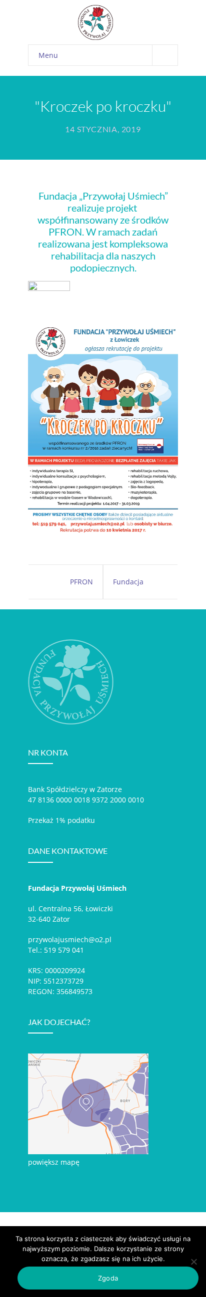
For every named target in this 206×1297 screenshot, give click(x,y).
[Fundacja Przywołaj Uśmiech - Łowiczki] (75, 22)
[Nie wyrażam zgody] (193, 1262)
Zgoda (108, 1278)
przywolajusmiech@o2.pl (70, 939)
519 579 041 (64, 950)
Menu (48, 55)
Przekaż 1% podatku (61, 820)
